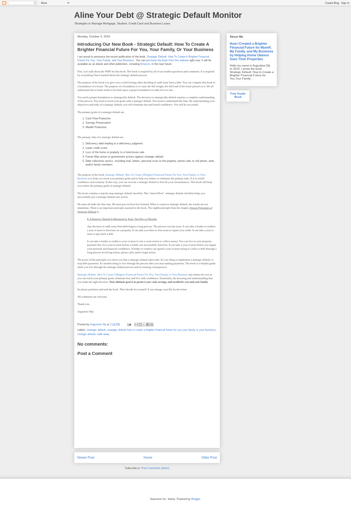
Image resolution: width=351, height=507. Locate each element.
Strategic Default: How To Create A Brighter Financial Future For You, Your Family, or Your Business (132, 274)
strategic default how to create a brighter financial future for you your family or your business (161, 329)
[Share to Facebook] (148, 324)
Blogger (195, 498)
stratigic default (86, 334)
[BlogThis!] (140, 324)
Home (148, 457)
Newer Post (85, 457)
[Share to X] (144, 324)
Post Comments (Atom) (155, 468)
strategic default (96, 329)
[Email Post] (129, 324)
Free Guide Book (238, 95)
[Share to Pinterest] (152, 324)
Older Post (209, 457)
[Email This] (136, 324)
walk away (103, 334)
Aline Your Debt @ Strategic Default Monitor (158, 15)
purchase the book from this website (167, 60)
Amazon (145, 63)
